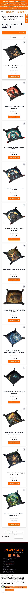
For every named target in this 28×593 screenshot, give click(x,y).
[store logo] (10, 12)
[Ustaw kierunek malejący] (25, 37)
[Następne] (22, 532)
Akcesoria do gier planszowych (10, 17)
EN (26, 12)
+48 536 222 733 (9, 563)
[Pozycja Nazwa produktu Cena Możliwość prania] (17, 37)
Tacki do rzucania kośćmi (9, 19)
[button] (14, 33)
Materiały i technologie (9, 569)
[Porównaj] (24, 42)
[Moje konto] (21, 12)
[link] (5, 532)
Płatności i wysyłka (8, 571)
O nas (4, 568)
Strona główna (5, 16)
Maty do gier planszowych (16, 16)
